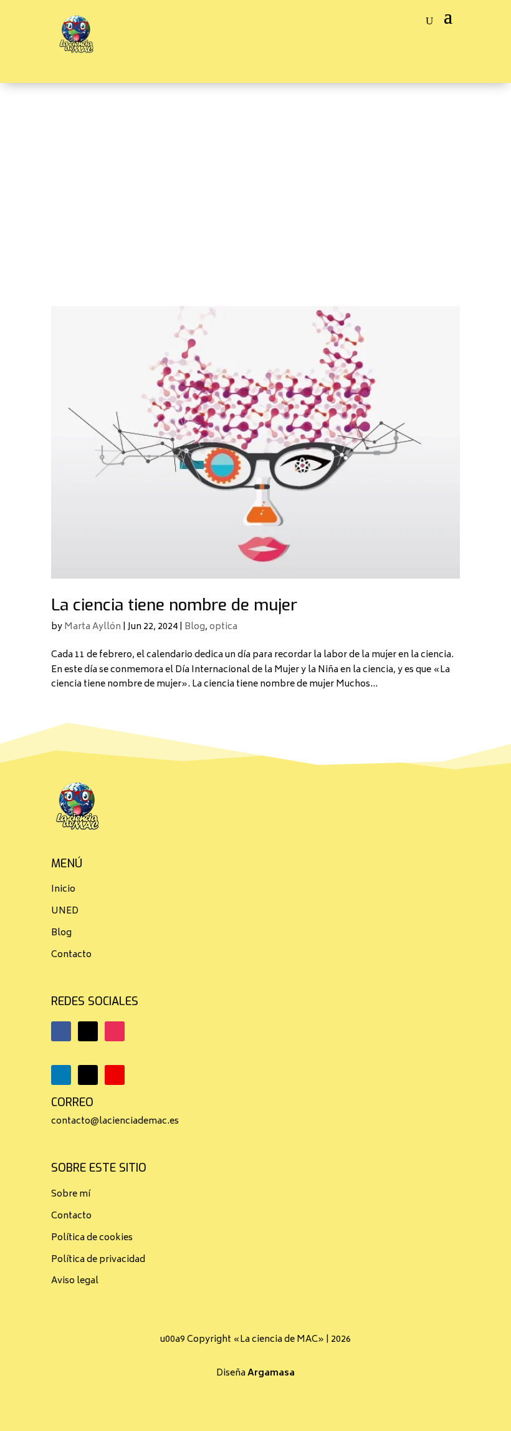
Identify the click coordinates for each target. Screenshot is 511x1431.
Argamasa (271, 1373)
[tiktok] (88, 1075)
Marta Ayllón (92, 627)
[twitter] (88, 1031)
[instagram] (115, 1031)
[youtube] (115, 1075)
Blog (194, 627)
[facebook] (61, 1031)
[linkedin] (61, 1075)
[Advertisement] (255, 176)
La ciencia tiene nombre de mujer (174, 605)
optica (223, 627)
